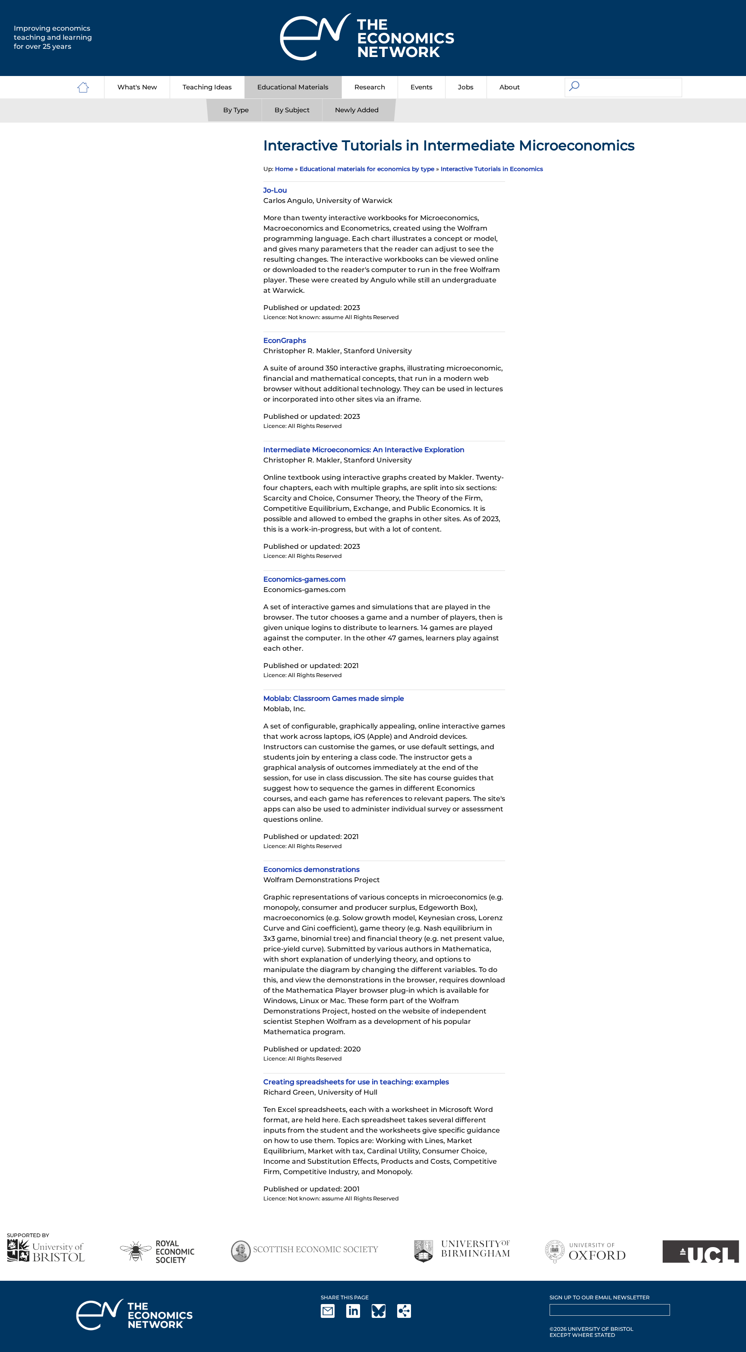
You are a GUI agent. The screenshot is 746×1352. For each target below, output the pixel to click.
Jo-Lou (275, 190)
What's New (137, 87)
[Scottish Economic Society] (304, 1251)
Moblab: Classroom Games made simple (333, 698)
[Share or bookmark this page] (409, 1316)
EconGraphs (284, 340)
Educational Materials (293, 87)
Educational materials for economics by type (367, 168)
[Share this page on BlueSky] (384, 1316)
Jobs (466, 87)
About (509, 87)
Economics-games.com (304, 579)
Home (284, 168)
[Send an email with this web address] (333, 1316)
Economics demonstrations (311, 869)
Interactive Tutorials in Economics (492, 168)
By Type (236, 110)
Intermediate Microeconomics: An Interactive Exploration (364, 450)
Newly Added (357, 110)
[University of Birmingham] (462, 1251)
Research (369, 87)
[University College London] (700, 1251)
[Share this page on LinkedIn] (358, 1316)
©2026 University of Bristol (591, 1329)
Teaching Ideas (207, 87)
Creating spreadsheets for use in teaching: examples (356, 1082)
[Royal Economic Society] (158, 1251)
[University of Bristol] (46, 1250)
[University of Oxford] (586, 1251)
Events (422, 87)
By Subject (292, 110)
